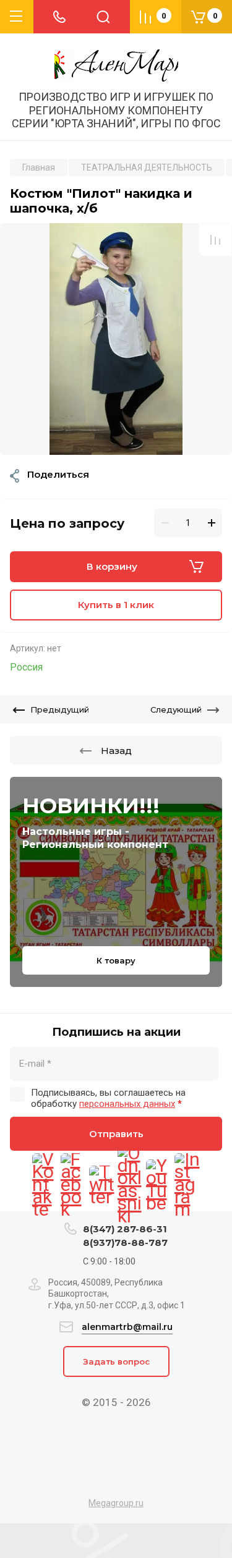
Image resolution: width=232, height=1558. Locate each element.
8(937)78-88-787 (125, 1242)
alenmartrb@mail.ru (127, 1326)
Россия (26, 667)
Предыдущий (59, 709)
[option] (116, 339)
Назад (116, 750)
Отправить (116, 1134)
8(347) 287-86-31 (125, 1229)
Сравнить (215, 240)
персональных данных (127, 1103)
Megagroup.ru (116, 1503)
